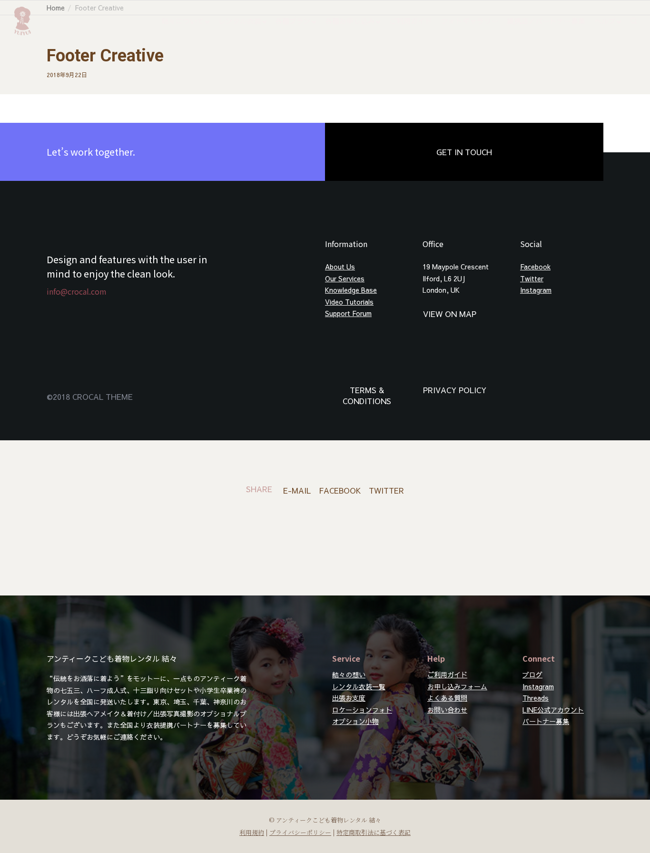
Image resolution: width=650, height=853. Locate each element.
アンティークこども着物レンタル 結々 (112, 658)
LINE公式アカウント (553, 709)
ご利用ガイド (447, 674)
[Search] (629, 21)
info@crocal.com (77, 291)
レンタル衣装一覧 (358, 686)
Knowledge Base (351, 290)
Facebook (535, 266)
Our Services (344, 278)
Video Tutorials (349, 302)
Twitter (531, 278)
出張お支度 (348, 698)
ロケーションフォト (362, 709)
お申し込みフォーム (457, 686)
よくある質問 (447, 698)
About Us (340, 266)
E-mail (297, 490)
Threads (535, 698)
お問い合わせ (447, 709)
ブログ (532, 674)
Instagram (536, 290)
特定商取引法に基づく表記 (373, 832)
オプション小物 (355, 721)
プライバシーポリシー (300, 832)
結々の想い (348, 674)
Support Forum (348, 313)
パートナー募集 (545, 721)
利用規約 (251, 832)
